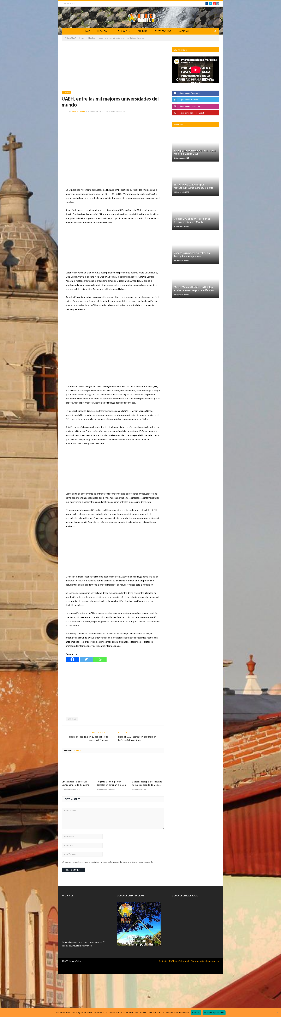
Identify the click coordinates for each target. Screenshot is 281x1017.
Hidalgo (66, 92)
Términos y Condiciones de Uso (205, 961)
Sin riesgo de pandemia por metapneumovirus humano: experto (193, 186)
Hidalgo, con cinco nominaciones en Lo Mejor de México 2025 (195, 152)
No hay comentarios (117, 111)
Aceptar (196, 1012)
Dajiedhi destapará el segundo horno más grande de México (147, 783)
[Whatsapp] (100, 659)
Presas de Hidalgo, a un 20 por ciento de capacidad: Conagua (88, 738)
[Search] (215, 31)
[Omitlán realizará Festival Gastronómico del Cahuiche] (78, 768)
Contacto (163, 961)
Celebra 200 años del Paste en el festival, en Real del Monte (192, 220)
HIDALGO (102, 31)
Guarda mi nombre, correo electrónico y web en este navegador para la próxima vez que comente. (109, 862)
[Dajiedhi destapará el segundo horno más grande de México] (148, 768)
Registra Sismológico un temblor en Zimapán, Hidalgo (111, 783)
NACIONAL (184, 31)
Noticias (71, 719)
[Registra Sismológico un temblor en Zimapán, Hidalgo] (113, 768)
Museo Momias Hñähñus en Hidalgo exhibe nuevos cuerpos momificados (194, 288)
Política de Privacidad (179, 961)
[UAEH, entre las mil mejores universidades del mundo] (113, 150)
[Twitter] (86, 659)
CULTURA (142, 31)
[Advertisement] (113, 69)
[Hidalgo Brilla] (140, 17)
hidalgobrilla (78, 111)
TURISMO (122, 31)
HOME (87, 31)
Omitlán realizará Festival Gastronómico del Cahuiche (75, 783)
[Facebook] (72, 659)
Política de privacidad (214, 1012)
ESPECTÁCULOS (163, 31)
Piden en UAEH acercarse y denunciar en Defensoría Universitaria (137, 738)
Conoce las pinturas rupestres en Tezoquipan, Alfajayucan (192, 254)
